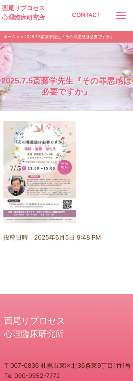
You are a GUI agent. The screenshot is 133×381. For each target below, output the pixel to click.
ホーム (9, 36)
